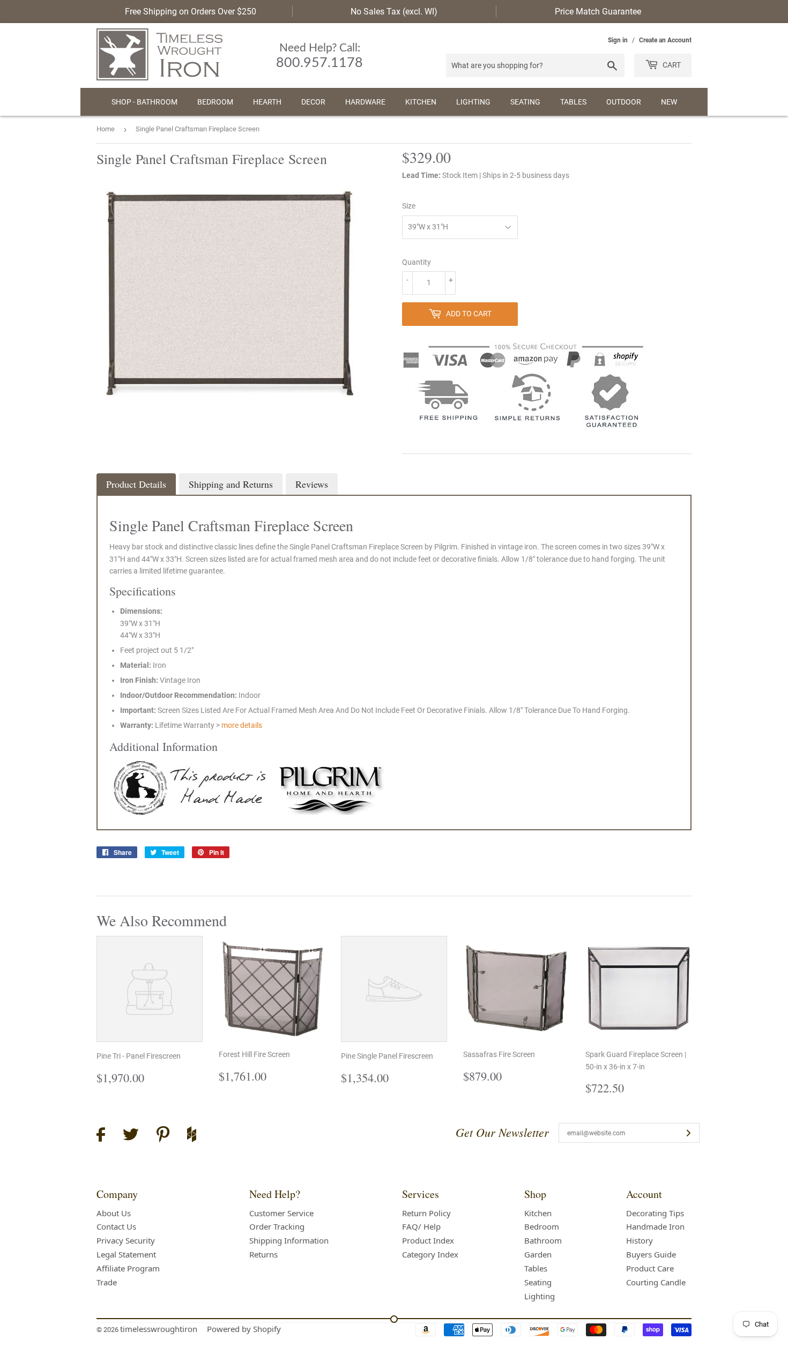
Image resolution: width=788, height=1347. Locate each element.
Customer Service (281, 1213)
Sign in (618, 40)
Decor (313, 102)
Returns (263, 1254)
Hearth (267, 102)
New (669, 102)
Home (105, 129)
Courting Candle (656, 1282)
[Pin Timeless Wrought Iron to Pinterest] (162, 1136)
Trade (106, 1282)
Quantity (416, 262)
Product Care (650, 1268)
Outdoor (623, 102)
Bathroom (543, 1240)
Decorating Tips (655, 1213)
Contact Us (116, 1226)
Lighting (473, 102)
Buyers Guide (651, 1254)
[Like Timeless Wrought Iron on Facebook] (100, 1136)
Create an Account (665, 40)
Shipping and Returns (231, 484)
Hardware (365, 102)
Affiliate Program (128, 1268)
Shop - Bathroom (144, 102)
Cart (671, 65)
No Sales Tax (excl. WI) (394, 11)
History (639, 1240)
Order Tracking (276, 1226)
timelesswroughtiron (158, 1328)
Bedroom (215, 102)
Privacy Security (125, 1240)
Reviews (311, 484)
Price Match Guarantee (598, 11)
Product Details (136, 484)
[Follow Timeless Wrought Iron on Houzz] (191, 1136)
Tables (573, 102)
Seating (525, 102)
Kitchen (420, 102)
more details (241, 725)
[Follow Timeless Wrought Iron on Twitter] (131, 1136)
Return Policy (426, 1213)
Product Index (428, 1240)
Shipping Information (289, 1240)
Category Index (430, 1254)
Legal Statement (126, 1254)
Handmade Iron (655, 1226)
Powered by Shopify (244, 1328)
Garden (538, 1254)
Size (408, 206)
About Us (113, 1213)
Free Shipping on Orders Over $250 (190, 11)
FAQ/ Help (421, 1226)
